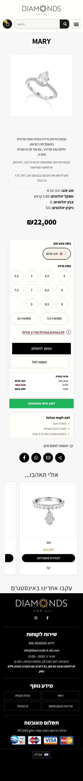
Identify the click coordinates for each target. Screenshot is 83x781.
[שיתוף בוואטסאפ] (36, 458)
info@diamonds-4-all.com (41, 650)
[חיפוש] (64, 24)
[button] (76, 24)
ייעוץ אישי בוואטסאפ (41, 403)
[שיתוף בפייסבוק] (24, 458)
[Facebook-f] (47, 618)
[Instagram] (36, 618)
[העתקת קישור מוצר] (60, 458)
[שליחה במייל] (48, 458)
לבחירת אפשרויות (48, 558)
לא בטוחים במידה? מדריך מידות (43, 332)
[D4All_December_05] (41, 85)
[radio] (57, 254)
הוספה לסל (39, 362)
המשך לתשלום (41, 348)
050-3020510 (38, 643)
